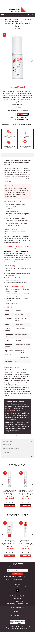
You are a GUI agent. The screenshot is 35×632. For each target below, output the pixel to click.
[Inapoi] (1, 19)
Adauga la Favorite (9, 124)
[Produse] (2, 15)
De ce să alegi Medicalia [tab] (11, 449)
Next (32, 60)
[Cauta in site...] (33, 15)
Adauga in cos (23, 114)
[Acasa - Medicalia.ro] (17, 9)
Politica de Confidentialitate (14, 580)
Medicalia (18, 29)
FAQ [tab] (4, 456)
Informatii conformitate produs (13, 436)
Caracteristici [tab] (7, 441)
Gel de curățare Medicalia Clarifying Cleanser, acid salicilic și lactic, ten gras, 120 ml (25, 542)
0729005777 (18, 601)
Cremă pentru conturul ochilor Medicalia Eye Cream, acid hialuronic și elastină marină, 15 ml (26, 492)
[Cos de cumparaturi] (29, 15)
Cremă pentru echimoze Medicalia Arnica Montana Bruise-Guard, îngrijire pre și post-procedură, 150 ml (9, 542)
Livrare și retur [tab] (7, 445)
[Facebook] (17, 590)
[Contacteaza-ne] (24, 15)
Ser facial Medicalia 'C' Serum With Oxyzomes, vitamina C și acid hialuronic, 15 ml (9, 492)
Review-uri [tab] (8, 452)
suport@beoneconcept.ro (13, 410)
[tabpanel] (17, 58)
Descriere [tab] (6, 155)
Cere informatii (25, 124)
